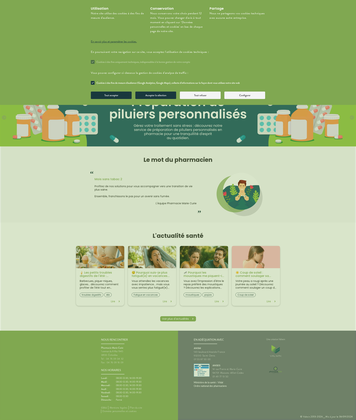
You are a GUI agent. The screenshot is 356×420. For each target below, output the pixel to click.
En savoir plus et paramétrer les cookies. (114, 41)
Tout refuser (200, 95)
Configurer (244, 95)
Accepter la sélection (155, 95)
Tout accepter (111, 95)
